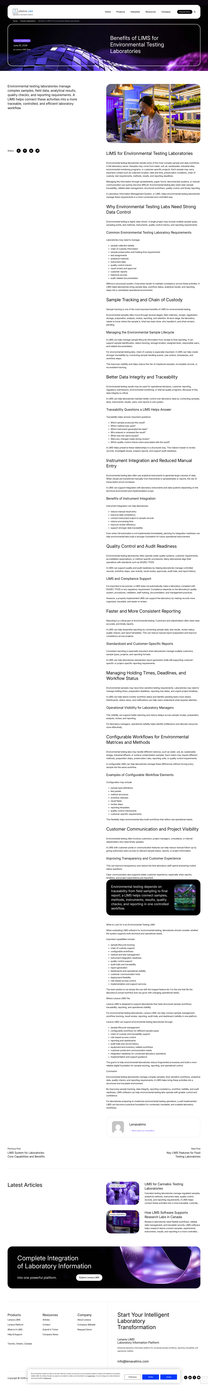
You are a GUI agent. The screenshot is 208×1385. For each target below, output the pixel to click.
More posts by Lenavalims (143, 1130)
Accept (168, 1377)
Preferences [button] (47, 1378)
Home (108, 12)
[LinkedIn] (31, 151)
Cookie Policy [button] (91, 1376)
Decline (150, 1377)
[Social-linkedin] (190, 1377)
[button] (194, 12)
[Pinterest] (25, 151)
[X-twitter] (185, 1377)
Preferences (133, 1377)
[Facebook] (19, 151)
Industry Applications (28, 21)
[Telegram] (37, 151)
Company (166, 12)
